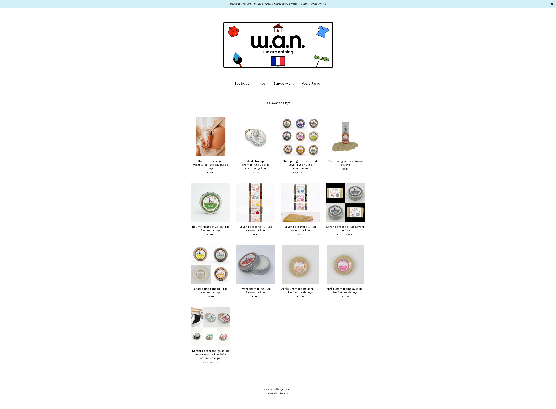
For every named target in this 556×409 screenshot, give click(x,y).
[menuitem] (242, 83)
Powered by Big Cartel (278, 393)
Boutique (241, 83)
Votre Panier (312, 83)
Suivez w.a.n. (284, 83)
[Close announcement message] (552, 4)
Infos (261, 83)
